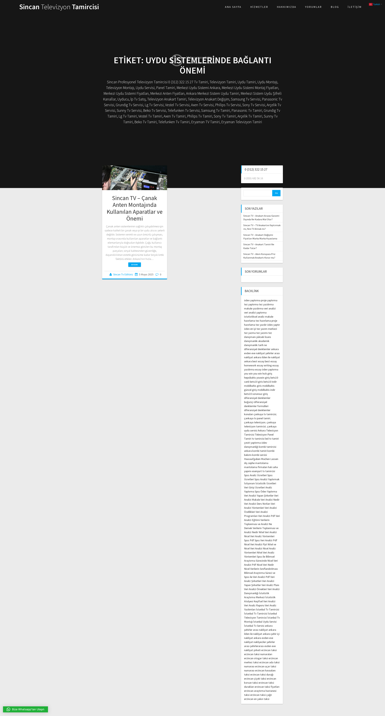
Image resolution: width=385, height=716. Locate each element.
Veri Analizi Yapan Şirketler (259, 495)
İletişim (355, 7)
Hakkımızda (286, 7)
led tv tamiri (272, 438)
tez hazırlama (263, 320)
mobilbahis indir (266, 390)
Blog (335, 7)
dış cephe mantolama (256, 463)
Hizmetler (259, 7)
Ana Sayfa (233, 7)
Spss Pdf (249, 540)
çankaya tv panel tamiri (257, 418)
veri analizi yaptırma (255, 312)
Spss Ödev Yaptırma (266, 491)
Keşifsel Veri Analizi (264, 601)
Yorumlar (313, 7)
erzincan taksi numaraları (258, 654)
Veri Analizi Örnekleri (255, 589)
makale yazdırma (253, 308)
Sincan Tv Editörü (123, 274)
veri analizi (270, 308)
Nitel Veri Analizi (268, 532)
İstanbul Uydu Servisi (265, 621)
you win (248, 373)
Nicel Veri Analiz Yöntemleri (259, 536)
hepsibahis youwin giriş (257, 377)
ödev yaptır (273, 324)
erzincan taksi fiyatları (267, 686)
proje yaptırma (269, 300)
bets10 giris (256, 381)
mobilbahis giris (253, 385)
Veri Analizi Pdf (266, 516)
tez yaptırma (251, 304)
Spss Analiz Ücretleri (255, 475)
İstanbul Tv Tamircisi (267, 609)
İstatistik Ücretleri (266, 483)
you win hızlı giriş (262, 373)
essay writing (264, 365)
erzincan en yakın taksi (256, 699)
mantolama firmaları (255, 467)
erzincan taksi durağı (261, 674)
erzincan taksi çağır (261, 695)
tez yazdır (261, 324)
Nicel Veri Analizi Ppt (255, 544)
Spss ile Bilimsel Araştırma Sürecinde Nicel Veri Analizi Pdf (261, 560)
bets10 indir (270, 381)
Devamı (134, 264)
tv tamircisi (258, 438)
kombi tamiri (259, 451)
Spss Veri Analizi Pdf (266, 540)
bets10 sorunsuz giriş (256, 394)
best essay (258, 361)
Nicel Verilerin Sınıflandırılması (261, 568)
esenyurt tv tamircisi (263, 471)
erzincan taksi (269, 650)
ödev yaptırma (252, 300)
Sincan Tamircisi (59, 6)
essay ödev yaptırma (266, 369)
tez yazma (250, 333)
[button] (25, 709)
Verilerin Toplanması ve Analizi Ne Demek (258, 524)
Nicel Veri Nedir (265, 564)
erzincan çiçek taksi (255, 678)
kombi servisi (259, 455)
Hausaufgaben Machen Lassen (261, 459)
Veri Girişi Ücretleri (254, 487)
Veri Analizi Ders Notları (257, 503)
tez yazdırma (266, 304)
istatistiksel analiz (254, 316)
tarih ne (262, 345)
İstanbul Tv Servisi (254, 625)
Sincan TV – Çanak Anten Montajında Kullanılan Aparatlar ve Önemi (135, 208)
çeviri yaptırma (252, 442)
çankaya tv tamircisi (265, 414)
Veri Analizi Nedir (270, 499)
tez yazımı (262, 333)
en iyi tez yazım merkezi (263, 329)
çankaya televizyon (254, 422)
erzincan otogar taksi (256, 658)
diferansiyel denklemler (257, 349)
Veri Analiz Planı (270, 585)
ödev (247, 329)
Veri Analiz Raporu (254, 605)
